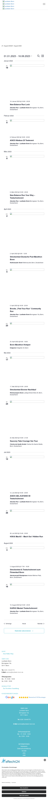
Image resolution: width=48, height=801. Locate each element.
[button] (24, 697)
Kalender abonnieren (23, 631)
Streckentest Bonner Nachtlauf (23, 389)
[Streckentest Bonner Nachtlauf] (27, 370)
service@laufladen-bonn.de (14, 672)
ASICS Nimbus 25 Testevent (22, 140)
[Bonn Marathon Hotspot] (27, 330)
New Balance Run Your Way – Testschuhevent (22, 196)
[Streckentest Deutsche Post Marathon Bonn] (27, 232)
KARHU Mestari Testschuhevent (23, 608)
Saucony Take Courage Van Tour (24, 441)
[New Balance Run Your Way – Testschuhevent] (27, 172)
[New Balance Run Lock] (27, 81)
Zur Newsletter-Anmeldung (11, 688)
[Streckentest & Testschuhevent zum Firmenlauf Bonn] (27, 555)
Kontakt (24, 751)
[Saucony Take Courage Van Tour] (27, 417)
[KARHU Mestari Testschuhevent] (27, 592)
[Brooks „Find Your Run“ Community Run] (27, 285)
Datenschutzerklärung (24, 748)
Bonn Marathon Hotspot (20, 344)
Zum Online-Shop (8, 654)
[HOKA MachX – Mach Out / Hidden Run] (27, 520)
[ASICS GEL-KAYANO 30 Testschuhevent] (27, 473)
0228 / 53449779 (9, 670)
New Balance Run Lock (20, 104)
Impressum (24, 746)
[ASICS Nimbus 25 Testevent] (27, 126)
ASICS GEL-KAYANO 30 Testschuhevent (20, 497)
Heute (24, 623)
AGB (24, 755)
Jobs (24, 753)
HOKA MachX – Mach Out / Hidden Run (26, 536)
